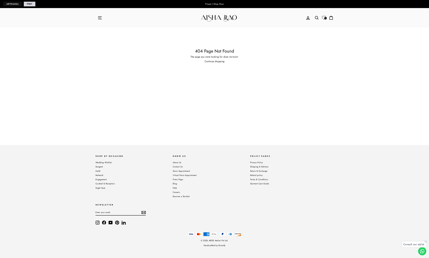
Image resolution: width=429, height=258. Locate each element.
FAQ (175, 187)
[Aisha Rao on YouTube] (111, 223)
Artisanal (12, 4)
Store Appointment (181, 171)
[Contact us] (422, 251)
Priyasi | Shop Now (214, 4)
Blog (175, 183)
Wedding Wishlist (104, 162)
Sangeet (99, 166)
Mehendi (99, 175)
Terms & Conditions (259, 179)
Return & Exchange (258, 171)
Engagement (101, 179)
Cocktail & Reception (105, 183)
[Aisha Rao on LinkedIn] (124, 223)
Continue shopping (215, 61)
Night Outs (100, 187)
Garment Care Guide (259, 183)
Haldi (98, 171)
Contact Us (178, 166)
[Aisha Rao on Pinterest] (117, 223)
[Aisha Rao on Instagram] (98, 223)
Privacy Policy (256, 162)
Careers (176, 192)
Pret (29, 4)
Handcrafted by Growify (214, 245)
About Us (177, 162)
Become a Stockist (181, 196)
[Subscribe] (143, 212)
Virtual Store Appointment (185, 175)
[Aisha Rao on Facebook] (104, 223)
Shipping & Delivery (259, 166)
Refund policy (256, 175)
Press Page (178, 179)
